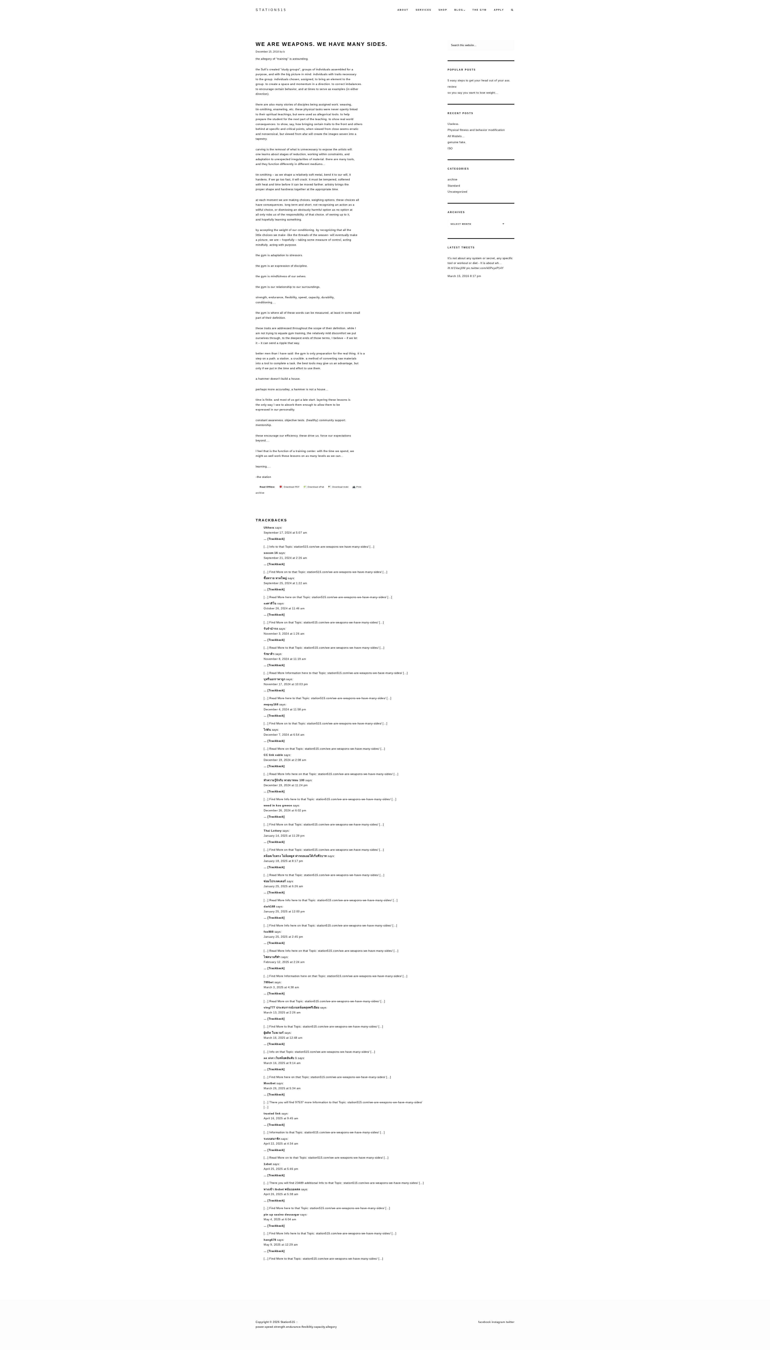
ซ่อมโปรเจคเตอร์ (275, 881)
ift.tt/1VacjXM (456, 268)
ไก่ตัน (267, 729)
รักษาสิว (269, 653)
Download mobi (340, 487)
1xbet (268, 1164)
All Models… (456, 136)
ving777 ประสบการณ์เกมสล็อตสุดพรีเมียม (291, 1007)
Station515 (271, 10)
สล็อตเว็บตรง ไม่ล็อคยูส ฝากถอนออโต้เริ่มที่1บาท (295, 856)
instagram (498, 1322)
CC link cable (273, 754)
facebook (484, 1322)
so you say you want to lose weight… (473, 92)
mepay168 (271, 704)
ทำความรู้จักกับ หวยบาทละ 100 (284, 780)
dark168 (269, 906)
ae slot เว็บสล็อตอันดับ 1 (280, 1058)
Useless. (453, 123)
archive (260, 492)
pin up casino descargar (281, 1214)
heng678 (270, 1239)
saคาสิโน (270, 603)
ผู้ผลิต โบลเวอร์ (274, 1032)
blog (458, 10)
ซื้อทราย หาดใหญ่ (275, 578)
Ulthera (269, 527)
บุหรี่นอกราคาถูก (274, 679)
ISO (450, 148)
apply (499, 10)
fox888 (269, 931)
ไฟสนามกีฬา (272, 957)
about (402, 10)
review (452, 86)
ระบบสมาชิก (272, 1138)
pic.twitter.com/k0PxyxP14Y (485, 268)
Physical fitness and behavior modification (476, 129)
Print (358, 487)
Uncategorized (457, 191)
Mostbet (270, 1083)
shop (443, 10)
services (423, 10)
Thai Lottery (273, 830)
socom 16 (271, 552)
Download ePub (316, 487)
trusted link (272, 1113)
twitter (510, 1322)
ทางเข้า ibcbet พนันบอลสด (282, 1189)
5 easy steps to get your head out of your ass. (479, 80)
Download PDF (292, 487)
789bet (269, 982)
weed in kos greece (278, 805)
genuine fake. (457, 142)
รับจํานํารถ (271, 628)
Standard (454, 185)
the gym (479, 10)
